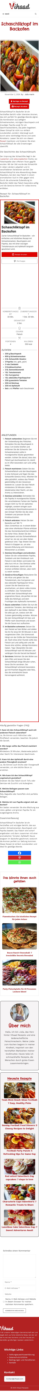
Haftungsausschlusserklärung (22, 1355)
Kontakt (12, 1363)
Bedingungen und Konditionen (22, 1360)
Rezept (3, 141)
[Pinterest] (19, 858)
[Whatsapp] (19, 862)
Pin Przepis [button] (20, 261)
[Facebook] (19, 853)
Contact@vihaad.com (14, 1379)
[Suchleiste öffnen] (35, 14)
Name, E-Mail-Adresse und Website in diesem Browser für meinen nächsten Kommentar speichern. (20, 1301)
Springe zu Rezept (20, 101)
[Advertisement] (19, 285)
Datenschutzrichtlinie (18, 1357)
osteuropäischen (21, 159)
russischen (4, 159)
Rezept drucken (20, 106)
